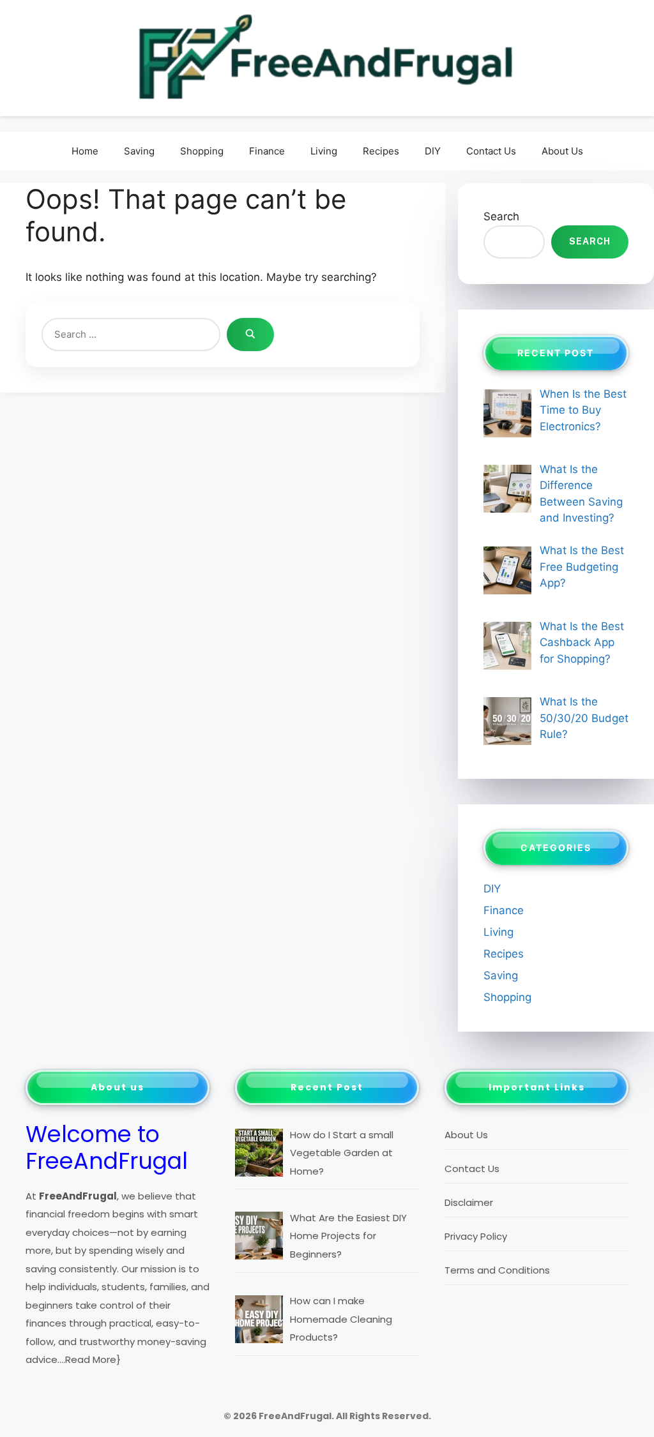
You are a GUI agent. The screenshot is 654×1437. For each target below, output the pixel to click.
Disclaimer (469, 1202)
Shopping (202, 151)
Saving (139, 151)
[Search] (250, 334)
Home (85, 151)
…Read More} (90, 1359)
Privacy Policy (476, 1236)
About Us (562, 151)
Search (501, 216)
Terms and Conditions (497, 1270)
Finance (267, 151)
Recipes (381, 151)
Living (323, 151)
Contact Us (491, 151)
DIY (433, 151)
